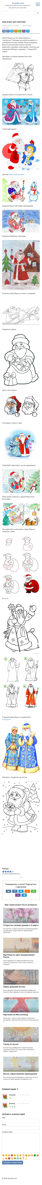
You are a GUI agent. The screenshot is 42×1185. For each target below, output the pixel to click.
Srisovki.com (18, 3)
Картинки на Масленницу (15, 1014)
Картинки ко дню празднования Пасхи (19, 956)
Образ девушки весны (14, 986)
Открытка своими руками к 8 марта (20, 925)
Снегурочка (6, 719)
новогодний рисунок (16, 174)
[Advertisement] (20, 852)
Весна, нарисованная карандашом (20, 1074)
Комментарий (7, 1132)
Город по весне (10, 1044)
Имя (3, 1118)
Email (4, 1125)
